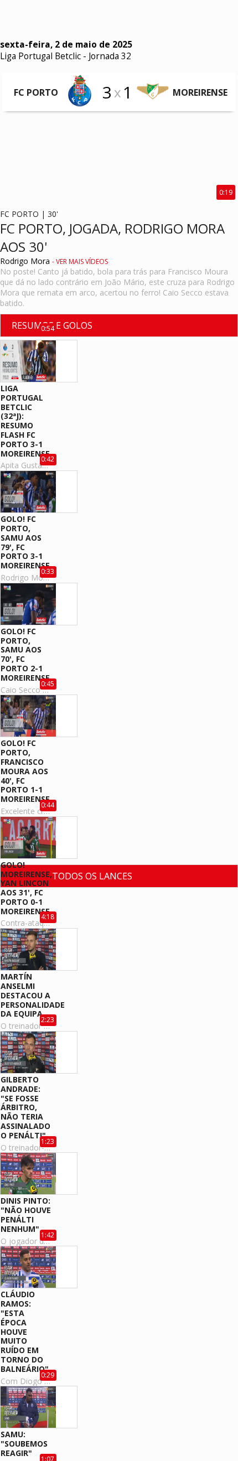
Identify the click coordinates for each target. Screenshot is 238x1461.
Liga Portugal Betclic (40, 56)
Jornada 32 (110, 56)
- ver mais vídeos (80, 261)
